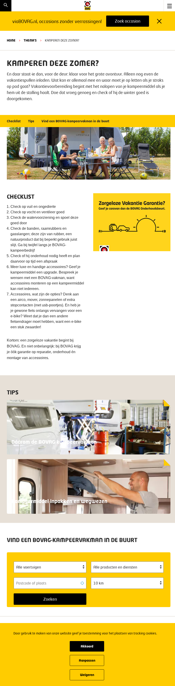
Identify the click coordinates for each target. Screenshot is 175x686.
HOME (11, 40)
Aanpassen (87, 660)
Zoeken (50, 599)
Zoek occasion (127, 20)
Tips (31, 121)
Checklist (14, 121)
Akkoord (87, 646)
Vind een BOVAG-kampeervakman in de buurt (75, 121)
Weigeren (87, 675)
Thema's (30, 40)
